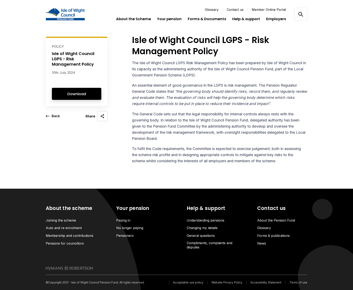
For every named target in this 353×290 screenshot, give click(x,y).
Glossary (212, 10)
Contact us (235, 10)
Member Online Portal (269, 10)
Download (76, 93)
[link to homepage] (69, 268)
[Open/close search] (300, 14)
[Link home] (70, 14)
